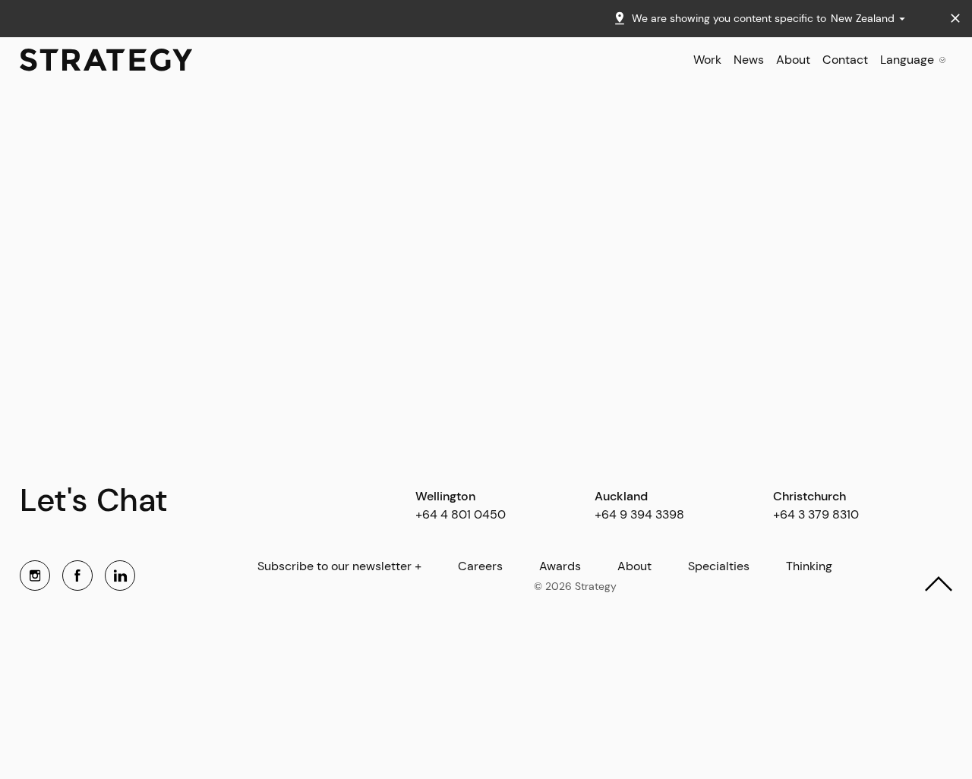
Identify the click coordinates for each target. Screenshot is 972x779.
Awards (560, 566)
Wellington (445, 496)
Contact (845, 60)
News (749, 60)
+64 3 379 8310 (816, 514)
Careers (480, 566)
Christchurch (809, 496)
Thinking (809, 566)
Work (707, 60)
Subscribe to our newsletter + (339, 566)
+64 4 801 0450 (460, 514)
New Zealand (864, 18)
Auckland (621, 496)
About (793, 60)
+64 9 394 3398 (639, 514)
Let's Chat (94, 500)
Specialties (719, 566)
